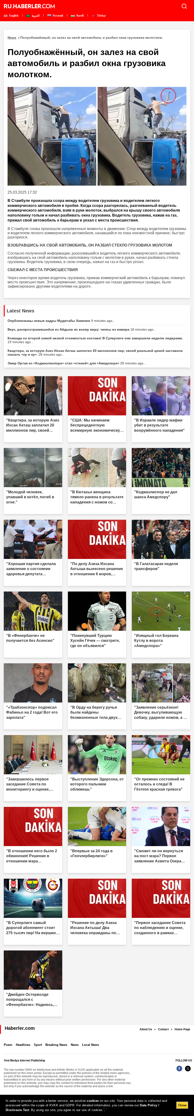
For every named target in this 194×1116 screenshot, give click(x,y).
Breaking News (56, 1045)
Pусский (57, 15)
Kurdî (80, 15)
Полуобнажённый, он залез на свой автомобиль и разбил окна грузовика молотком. (85, 37)
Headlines (23, 1045)
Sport (38, 1045)
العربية (35, 15)
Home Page (182, 1029)
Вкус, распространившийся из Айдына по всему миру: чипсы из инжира (82, 329)
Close (182, 1105)
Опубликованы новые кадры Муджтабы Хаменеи (61, 321)
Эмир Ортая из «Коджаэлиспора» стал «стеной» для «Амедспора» (77, 363)
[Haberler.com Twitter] (188, 1071)
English (13, 15)
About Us (146, 1029)
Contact (163, 1029)
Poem (8, 1045)
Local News (90, 1045)
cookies (93, 1101)
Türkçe (101, 15)
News (75, 1045)
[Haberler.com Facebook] (179, 1071)
